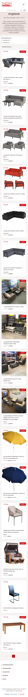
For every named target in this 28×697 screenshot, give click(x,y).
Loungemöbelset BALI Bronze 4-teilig (13, 306)
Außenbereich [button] (6, 40)
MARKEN (5, 675)
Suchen (21, 10)
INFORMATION (7, 668)
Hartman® (6, 120)
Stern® (5, 422)
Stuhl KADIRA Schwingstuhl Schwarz (13, 608)
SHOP (4, 679)
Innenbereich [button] (6, 42)
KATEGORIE (6, 672)
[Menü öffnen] (24, 4)
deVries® (5, 81)
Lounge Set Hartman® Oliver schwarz (13, 231)
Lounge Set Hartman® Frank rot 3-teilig (14, 194)
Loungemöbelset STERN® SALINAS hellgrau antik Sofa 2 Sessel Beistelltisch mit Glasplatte (13, 417)
